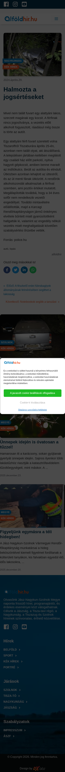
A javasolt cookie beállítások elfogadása (32, 392)
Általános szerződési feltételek (32, 410)
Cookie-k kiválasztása (32, 402)
